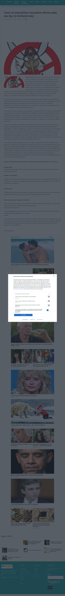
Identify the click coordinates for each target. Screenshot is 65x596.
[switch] (48, 296)
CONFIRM (23, 315)
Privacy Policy (39, 319)
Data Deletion (25, 319)
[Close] (54, 276)
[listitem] (32, 293)
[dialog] (32, 298)
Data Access (32, 319)
